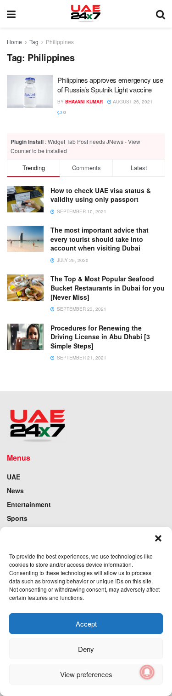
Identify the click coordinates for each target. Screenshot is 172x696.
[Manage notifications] (147, 672)
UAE (13, 476)
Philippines (60, 42)
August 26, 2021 (132, 101)
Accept (86, 623)
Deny (86, 649)
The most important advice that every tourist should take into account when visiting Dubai (99, 238)
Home (14, 42)
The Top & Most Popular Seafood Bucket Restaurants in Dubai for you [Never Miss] (107, 287)
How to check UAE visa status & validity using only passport (100, 195)
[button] (158, 538)
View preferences (86, 674)
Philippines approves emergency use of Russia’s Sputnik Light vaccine (110, 84)
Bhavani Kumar (84, 101)
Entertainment (29, 504)
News (15, 490)
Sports (17, 518)
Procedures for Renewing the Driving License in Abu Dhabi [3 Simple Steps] (100, 336)
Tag (34, 42)
